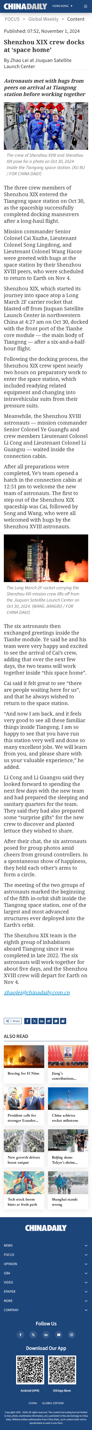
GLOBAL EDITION (53, 1403)
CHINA (33, 1403)
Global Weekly (43, 19)
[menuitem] (60, 6)
